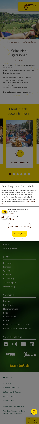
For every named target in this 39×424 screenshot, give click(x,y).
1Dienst (11, 213)
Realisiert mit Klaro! (19, 239)
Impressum (11, 204)
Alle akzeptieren (19, 234)
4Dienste (11, 219)
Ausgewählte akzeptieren (19, 226)
